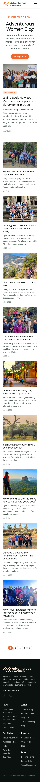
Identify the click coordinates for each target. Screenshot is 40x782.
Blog (23, 746)
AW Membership (28, 722)
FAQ (23, 726)
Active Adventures (11, 738)
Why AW (25, 717)
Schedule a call (27, 738)
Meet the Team (27, 713)
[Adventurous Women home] (14, 4)
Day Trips (7, 723)
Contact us (26, 742)
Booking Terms (27, 757)
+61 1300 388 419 (11, 690)
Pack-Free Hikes (9, 742)
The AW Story (27, 709)
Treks (5, 746)
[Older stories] (29, 648)
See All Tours (8, 728)
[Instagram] (10, 696)
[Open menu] (35, 4)
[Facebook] (4, 696)
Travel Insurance (28, 765)
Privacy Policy (27, 761)
